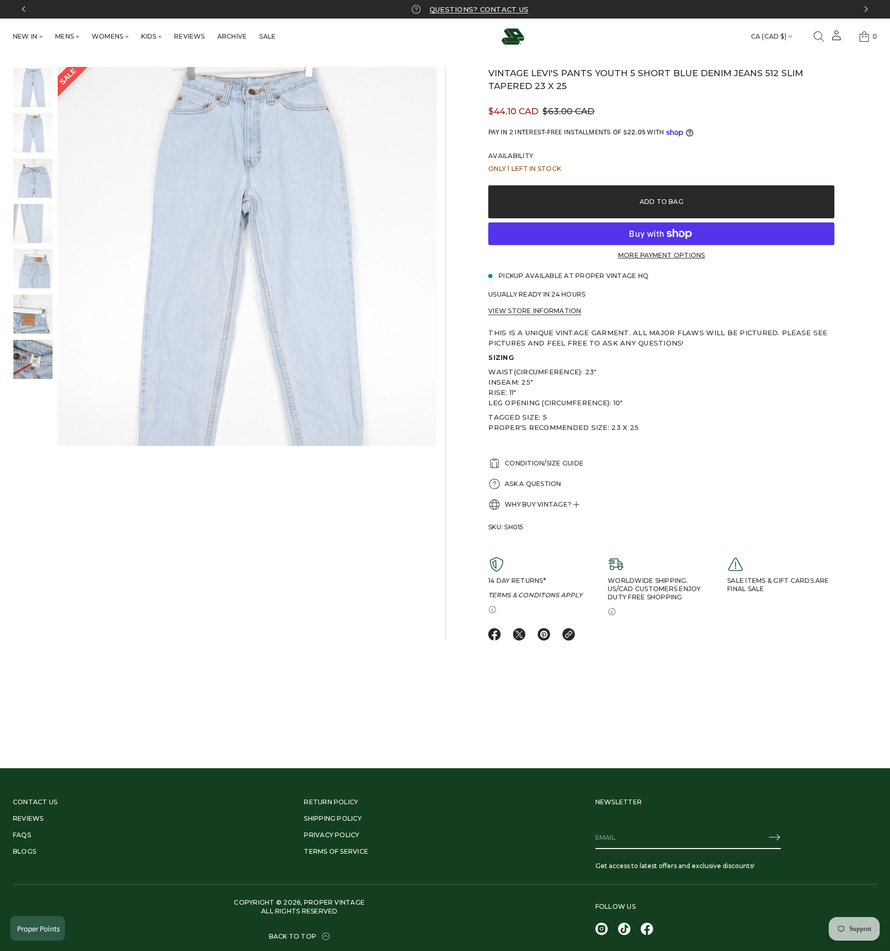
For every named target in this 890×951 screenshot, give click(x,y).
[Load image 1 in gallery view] (33, 87)
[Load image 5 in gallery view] (33, 268)
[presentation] (247, 256)
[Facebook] (647, 929)
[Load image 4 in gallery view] (33, 223)
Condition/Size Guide (544, 463)
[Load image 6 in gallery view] (33, 314)
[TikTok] (624, 929)
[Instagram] (601, 929)
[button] (819, 36)
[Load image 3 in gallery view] (33, 178)
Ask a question (533, 484)
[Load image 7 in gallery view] (33, 359)
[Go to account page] (836, 38)
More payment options (661, 255)
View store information (534, 311)
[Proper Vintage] (513, 36)
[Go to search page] (819, 36)
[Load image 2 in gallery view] (33, 132)
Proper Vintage (334, 902)
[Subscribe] (774, 837)
